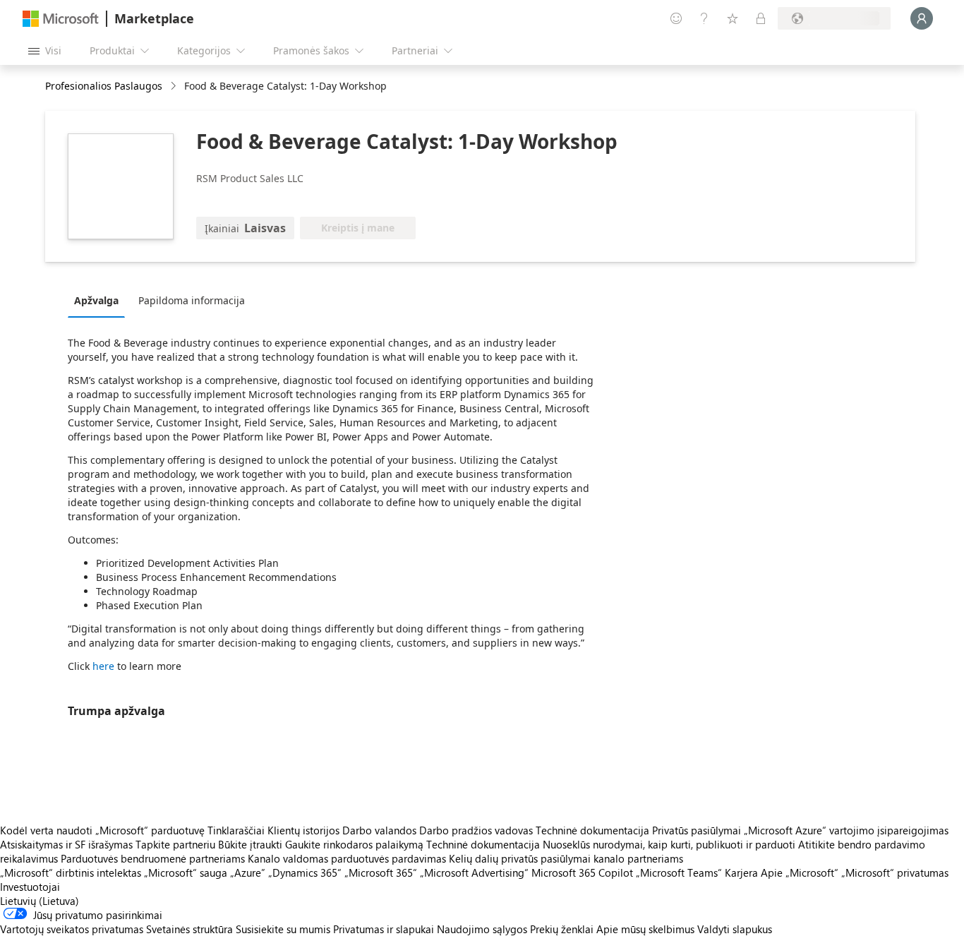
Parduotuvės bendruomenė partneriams (153, 858)
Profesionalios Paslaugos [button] (103, 85)
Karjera (741, 872)
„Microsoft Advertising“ (474, 872)
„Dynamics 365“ (305, 872)
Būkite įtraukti (250, 844)
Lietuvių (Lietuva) (39, 901)
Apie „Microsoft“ (799, 872)
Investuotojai (30, 887)
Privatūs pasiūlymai (696, 830)
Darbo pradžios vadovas (476, 830)
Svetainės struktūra (189, 929)
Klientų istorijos (303, 830)
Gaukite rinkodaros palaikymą (354, 844)
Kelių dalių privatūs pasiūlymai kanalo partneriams (566, 858)
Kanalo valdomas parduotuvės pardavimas (347, 858)
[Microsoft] (61, 19)
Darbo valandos (379, 830)
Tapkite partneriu (175, 844)
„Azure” (247, 872)
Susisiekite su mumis (283, 929)
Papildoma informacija (191, 300)
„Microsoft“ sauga (185, 872)
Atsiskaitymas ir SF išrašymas (66, 844)
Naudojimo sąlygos (482, 929)
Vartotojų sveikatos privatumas (71, 929)
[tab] (100, 300)
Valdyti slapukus (734, 929)
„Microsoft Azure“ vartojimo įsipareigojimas (846, 830)
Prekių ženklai (562, 929)
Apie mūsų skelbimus (645, 929)
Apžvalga (96, 300)
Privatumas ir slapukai (383, 929)
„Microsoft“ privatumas (894, 872)
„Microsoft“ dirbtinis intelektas (70, 872)
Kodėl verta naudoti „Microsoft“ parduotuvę (102, 830)
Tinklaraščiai (236, 830)
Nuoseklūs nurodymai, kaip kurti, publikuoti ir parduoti (669, 844)
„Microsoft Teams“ (679, 872)
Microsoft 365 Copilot (582, 872)
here (103, 666)
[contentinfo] (174, 86)
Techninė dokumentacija (592, 830)
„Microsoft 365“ (380, 872)
